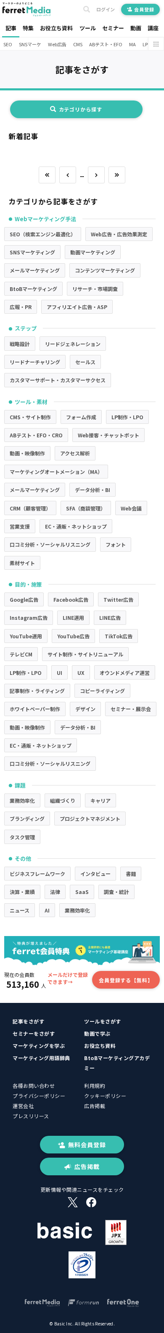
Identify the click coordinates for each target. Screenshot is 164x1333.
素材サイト (22, 562)
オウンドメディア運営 (125, 672)
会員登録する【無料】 (126, 980)
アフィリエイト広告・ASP (77, 306)
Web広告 (57, 44)
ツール (87, 28)
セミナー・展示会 (131, 708)
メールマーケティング (35, 270)
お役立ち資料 (56, 28)
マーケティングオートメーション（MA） (56, 471)
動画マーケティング (92, 252)
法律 (55, 891)
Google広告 (24, 599)
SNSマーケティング (32, 252)
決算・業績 (22, 891)
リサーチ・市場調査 (95, 288)
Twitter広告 (118, 599)
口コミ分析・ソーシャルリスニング (50, 544)
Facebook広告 (70, 599)
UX (81, 672)
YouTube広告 (73, 636)
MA (132, 44)
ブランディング (27, 818)
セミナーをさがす (34, 1033)
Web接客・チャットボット (108, 435)
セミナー (113, 28)
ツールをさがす (102, 1021)
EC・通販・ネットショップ (76, 526)
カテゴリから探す (80, 109)
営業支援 (20, 526)
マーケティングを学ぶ (39, 1045)
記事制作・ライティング (37, 690)
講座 (153, 28)
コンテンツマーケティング (105, 270)
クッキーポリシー (105, 1095)
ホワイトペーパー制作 (35, 708)
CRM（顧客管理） (30, 508)
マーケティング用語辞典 (41, 1057)
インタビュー (95, 873)
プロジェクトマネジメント (90, 818)
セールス (85, 361)
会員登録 (144, 9)
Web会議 (131, 508)
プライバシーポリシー (39, 1095)
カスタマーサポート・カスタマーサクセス (58, 380)
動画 (135, 28)
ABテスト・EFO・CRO (36, 435)
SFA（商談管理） (86, 508)
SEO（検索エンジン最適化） (43, 234)
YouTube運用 (26, 636)
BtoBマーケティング (33, 288)
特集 (28, 28)
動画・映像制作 (27, 453)
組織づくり (62, 800)
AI (47, 910)
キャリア (100, 800)
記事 (10, 28)
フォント (116, 544)
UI (59, 672)
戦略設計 (20, 343)
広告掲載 (94, 1105)
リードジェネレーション (73, 343)
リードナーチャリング (35, 361)
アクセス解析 (75, 453)
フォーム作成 (81, 417)
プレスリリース (31, 1115)
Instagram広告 (29, 617)
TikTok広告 (118, 636)
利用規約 (94, 1085)
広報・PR (21, 306)
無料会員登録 (87, 1144)
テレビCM (21, 654)
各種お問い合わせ (34, 1085)
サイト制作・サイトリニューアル (85, 654)
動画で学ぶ (97, 1033)
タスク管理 (22, 837)
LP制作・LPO (127, 417)
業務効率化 (22, 800)
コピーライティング (102, 690)
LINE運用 (73, 617)
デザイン (85, 708)
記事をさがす (28, 1021)
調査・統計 (116, 891)
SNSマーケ (30, 44)
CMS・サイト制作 (30, 417)
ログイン (105, 9)
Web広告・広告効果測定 (119, 234)
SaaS (82, 891)
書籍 (131, 873)
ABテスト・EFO (105, 44)
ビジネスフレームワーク (37, 873)
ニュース (19, 910)
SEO (7, 44)
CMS (77, 44)
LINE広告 (110, 617)
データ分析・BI (92, 489)
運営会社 (23, 1105)
